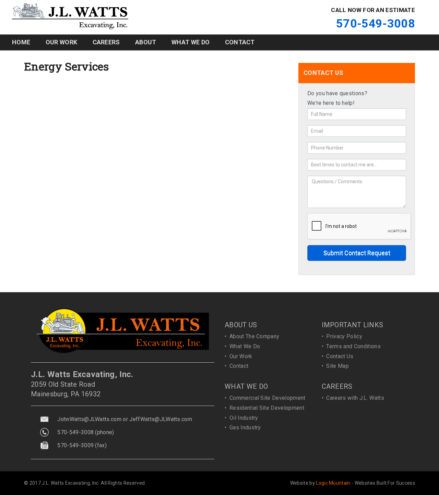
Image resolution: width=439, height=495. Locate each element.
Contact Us (339, 356)
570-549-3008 (375, 23)
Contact (238, 366)
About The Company (254, 336)
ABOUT (145, 42)
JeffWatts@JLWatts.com (160, 419)
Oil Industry (243, 418)
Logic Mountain (333, 483)
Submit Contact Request (356, 252)
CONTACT (240, 42)
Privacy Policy (344, 336)
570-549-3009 (75, 445)
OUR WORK (62, 42)
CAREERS (106, 42)
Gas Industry (245, 427)
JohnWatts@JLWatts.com (89, 419)
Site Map (337, 366)
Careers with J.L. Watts (355, 398)
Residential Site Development (266, 408)
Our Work (240, 356)
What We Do (244, 346)
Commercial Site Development (267, 398)
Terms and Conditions (353, 346)
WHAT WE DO (190, 42)
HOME (21, 42)
